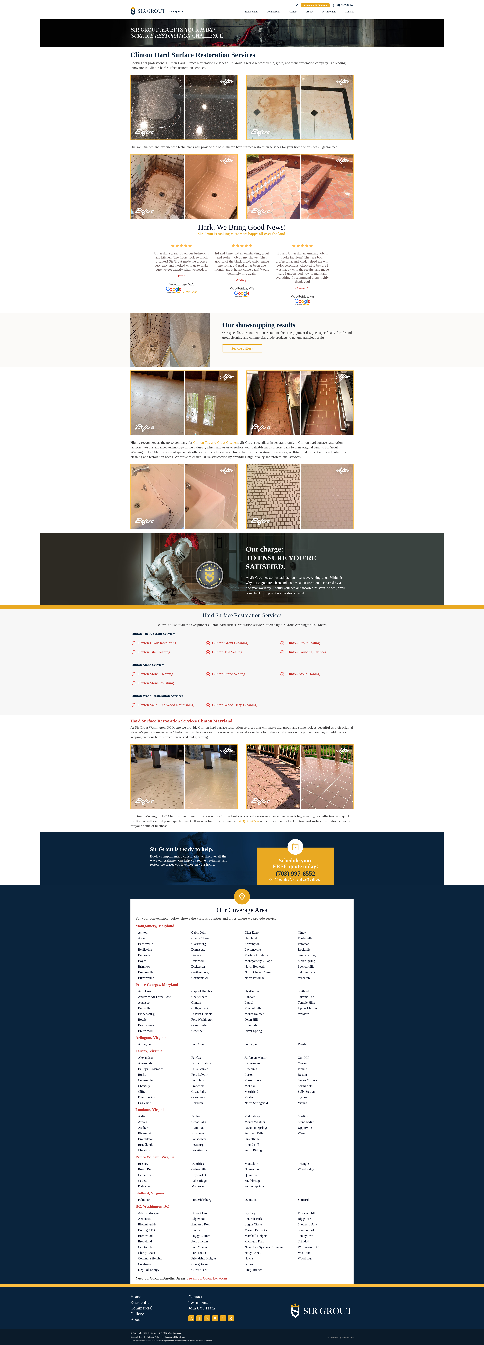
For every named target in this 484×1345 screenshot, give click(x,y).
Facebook (199, 1318)
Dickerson (198, 966)
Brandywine (146, 1025)
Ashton (142, 932)
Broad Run (145, 1169)
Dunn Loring (146, 1097)
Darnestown (199, 955)
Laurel (249, 1002)
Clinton (196, 1002)
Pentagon (251, 1044)
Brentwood (145, 1031)
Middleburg (252, 1116)
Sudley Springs (254, 1186)
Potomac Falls (254, 1133)
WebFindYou (348, 1337)
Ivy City (250, 1213)
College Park (199, 1008)
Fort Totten (198, 1253)
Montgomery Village (258, 961)
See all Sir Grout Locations (207, 1278)
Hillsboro (197, 1133)
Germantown (200, 978)
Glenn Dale (199, 1025)
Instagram (191, 1318)
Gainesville (198, 1169)
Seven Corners (307, 1080)
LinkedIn (223, 1318)
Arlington (144, 1044)
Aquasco (144, 1002)
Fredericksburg (201, 1200)
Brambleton (146, 1139)
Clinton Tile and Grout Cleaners (215, 442)
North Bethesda (255, 966)
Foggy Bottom (200, 1236)
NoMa (249, 1258)
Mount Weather (255, 1122)
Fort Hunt (197, 1080)
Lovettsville (199, 1150)
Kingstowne (252, 1063)
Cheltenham (199, 997)
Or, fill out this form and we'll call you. (295, 879)
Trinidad (303, 1241)
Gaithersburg (200, 972)
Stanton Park (306, 1230)
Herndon (197, 1103)
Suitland (303, 991)
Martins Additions (256, 955)
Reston (302, 1074)
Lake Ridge (199, 1180)
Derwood (197, 961)
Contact (349, 11)
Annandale (145, 1063)
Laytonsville (253, 949)
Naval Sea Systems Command (264, 1247)
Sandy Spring (307, 955)
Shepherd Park (307, 1224)
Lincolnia (251, 1069)
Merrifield (251, 1091)
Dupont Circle (200, 1213)
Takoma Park (306, 972)
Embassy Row (200, 1224)
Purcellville (252, 1139)
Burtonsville (146, 978)
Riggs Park (305, 1219)
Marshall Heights (256, 1236)
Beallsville (145, 949)
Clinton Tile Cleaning (154, 652)
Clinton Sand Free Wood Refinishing (166, 705)
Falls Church (199, 1069)
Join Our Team (201, 1308)
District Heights (201, 1014)
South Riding (253, 1150)
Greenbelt (197, 1031)
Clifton (142, 1091)
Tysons (302, 1097)
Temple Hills (306, 1002)
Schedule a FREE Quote (315, 5)
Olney (302, 932)
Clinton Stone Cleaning (155, 674)
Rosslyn (303, 1044)
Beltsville (144, 1008)
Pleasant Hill (306, 1213)
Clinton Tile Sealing (227, 652)
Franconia (198, 1086)
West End (304, 1253)
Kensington (252, 944)
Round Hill (252, 1144)
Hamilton (197, 1127)
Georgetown (199, 1264)
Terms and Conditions (175, 1337)
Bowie (142, 1019)
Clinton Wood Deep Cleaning (234, 705)
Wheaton (304, 978)
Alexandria (145, 1057)
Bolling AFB (146, 1230)
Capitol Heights (201, 991)
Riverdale (251, 1025)
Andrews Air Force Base (154, 997)
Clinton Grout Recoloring (157, 643)
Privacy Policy (153, 1337)
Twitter (207, 1318)
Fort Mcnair (199, 1247)
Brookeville (146, 972)
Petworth (250, 1264)
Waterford (304, 1133)
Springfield (305, 1086)
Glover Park (199, 1270)
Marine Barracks (256, 1230)
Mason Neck (253, 1080)
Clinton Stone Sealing (228, 674)
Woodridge (305, 1258)
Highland (251, 938)
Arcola (142, 1122)
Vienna (302, 1103)
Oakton (303, 1063)
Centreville (145, 1080)
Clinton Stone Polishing (156, 683)
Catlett (142, 1180)
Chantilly (144, 1086)
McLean (250, 1086)
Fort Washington (202, 1019)
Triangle (303, 1163)
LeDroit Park (253, 1219)
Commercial (273, 11)
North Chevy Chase (258, 972)
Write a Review (296, 5)
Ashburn (143, 1127)
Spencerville (306, 966)
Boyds (142, 961)
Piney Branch (253, 1270)
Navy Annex (253, 1253)
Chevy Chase (200, 938)
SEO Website (332, 1337)
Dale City (144, 1186)
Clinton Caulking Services (306, 652)
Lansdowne (199, 1139)
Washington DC (308, 1247)
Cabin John (198, 932)
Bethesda (144, 955)
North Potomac (255, 978)
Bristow (143, 1163)
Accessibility (136, 1337)
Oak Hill (303, 1057)
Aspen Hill (145, 938)
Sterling (303, 1116)
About (309, 11)
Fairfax (196, 1057)
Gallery (293, 11)
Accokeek (144, 991)
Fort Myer (198, 1044)
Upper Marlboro (309, 1008)
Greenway (198, 1097)
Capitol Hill (146, 1247)
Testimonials (329, 11)
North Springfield (256, 1103)
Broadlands (145, 1144)
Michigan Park (254, 1241)
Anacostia (144, 1219)
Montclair (251, 1163)
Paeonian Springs (256, 1127)
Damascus (198, 949)
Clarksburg (198, 944)
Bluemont (144, 1133)
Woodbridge (306, 1169)
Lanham (250, 997)
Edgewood (198, 1219)
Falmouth (144, 1200)
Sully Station (306, 1091)
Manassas (197, 1186)
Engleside (144, 1103)
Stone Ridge (306, 1122)
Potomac (303, 944)
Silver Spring (306, 961)
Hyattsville (252, 991)
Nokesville (252, 1169)
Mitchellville (253, 1008)
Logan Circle (253, 1224)
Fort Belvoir (199, 1074)
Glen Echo (252, 932)
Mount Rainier (254, 1014)
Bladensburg (146, 1014)
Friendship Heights (203, 1258)
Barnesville (145, 944)
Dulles (195, 1116)
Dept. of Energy (148, 1270)
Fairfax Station (201, 1063)
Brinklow (144, 966)
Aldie (141, 1116)
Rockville (304, 949)
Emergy (196, 1230)
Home (135, 1296)
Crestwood (145, 1264)
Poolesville (305, 938)
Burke (142, 1074)
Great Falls (198, 1091)
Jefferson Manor (255, 1057)
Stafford (303, 1200)
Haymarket (198, 1175)
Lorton (249, 1074)
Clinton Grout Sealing (303, 643)
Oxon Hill (251, 1019)
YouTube (215, 1318)
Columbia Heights (150, 1258)
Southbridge (253, 1180)
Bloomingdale (147, 1224)
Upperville (305, 1127)
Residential (251, 11)
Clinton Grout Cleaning (230, 643)
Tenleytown (305, 1236)
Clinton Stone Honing (303, 674)
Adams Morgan (148, 1213)
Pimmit (302, 1069)
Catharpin (144, 1175)
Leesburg (197, 1144)
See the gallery (242, 348)
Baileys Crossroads (150, 1069)
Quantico (251, 1175)
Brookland (145, 1241)
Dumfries (197, 1163)
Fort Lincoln (199, 1241)
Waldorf (303, 1014)
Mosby (249, 1097)
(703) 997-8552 (343, 5)
